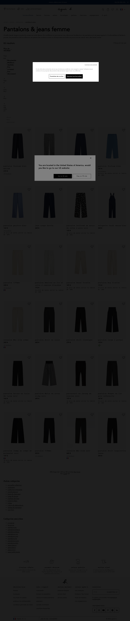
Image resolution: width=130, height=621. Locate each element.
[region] (66, 72)
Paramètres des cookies (56, 76)
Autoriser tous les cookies (74, 76)
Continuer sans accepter (91, 64)
